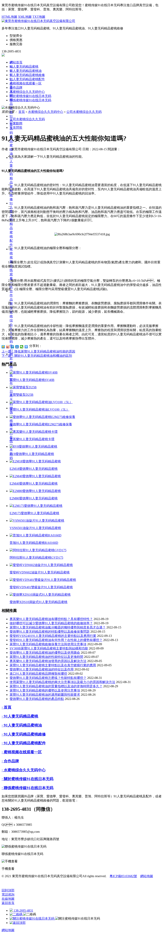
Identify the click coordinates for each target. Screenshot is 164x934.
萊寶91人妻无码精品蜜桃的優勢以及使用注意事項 (45, 690)
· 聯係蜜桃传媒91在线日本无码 (27, 788)
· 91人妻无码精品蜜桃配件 (24, 743)
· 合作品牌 (10, 761)
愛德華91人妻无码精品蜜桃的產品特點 (37, 698)
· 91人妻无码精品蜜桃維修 (24, 734)
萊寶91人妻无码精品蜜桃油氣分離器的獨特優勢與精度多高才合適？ (58, 627)
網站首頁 (16, 62)
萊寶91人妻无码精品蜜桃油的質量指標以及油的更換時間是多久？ (56, 686)
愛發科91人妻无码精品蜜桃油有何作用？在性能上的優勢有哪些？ (56, 640)
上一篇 (38, 351)
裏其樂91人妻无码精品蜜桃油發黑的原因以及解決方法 (48, 661)
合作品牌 (16, 87)
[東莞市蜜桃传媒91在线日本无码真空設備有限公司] (38, 21)
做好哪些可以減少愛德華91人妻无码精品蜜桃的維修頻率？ (51, 623)
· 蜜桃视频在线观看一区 (22, 752)
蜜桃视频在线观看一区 (26, 83)
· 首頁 (6, 707)
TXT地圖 (38, 16)
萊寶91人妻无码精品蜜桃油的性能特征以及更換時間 (46, 656)
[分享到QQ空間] (3, 346)
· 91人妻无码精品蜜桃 (20, 716)
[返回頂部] (18, 922)
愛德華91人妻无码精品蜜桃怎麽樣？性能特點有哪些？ (48, 677)
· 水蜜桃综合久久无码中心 (24, 770)
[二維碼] (16, 914)
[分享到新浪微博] (8, 346)
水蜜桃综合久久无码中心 (27, 91)
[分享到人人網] (17, 346)
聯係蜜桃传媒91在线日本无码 (30, 100)
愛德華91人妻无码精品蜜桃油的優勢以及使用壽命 (45, 652)
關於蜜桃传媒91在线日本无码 (30, 96)
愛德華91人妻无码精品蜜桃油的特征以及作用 (42, 669)
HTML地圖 (9, 16)
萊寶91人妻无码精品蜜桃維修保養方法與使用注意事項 (48, 644)
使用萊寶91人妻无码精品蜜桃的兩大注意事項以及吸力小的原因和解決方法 (62, 682)
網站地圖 (146, 876)
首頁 (21, 111)
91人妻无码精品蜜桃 (24, 66)
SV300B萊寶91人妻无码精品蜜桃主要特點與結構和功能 (49, 648)
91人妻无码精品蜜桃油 (26, 70)
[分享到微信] (21, 346)
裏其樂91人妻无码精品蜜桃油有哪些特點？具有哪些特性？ (51, 619)
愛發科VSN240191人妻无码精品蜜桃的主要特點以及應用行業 (53, 635)
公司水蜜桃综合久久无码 (84, 111)
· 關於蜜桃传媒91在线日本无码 (27, 779)
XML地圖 (25, 16)
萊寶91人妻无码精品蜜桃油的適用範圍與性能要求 (45, 694)
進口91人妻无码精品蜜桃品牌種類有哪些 (38, 673)
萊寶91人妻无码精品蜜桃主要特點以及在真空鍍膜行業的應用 (53, 665)
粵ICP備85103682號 (123, 876)
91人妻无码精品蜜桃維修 (11, 178)
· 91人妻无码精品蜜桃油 (22, 725)
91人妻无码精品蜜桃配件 (11, 224)
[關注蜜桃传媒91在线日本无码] (32, 918)
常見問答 (16, 127)
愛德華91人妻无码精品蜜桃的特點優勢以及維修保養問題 (50, 631)
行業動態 (16, 123)
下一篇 (37, 355)
